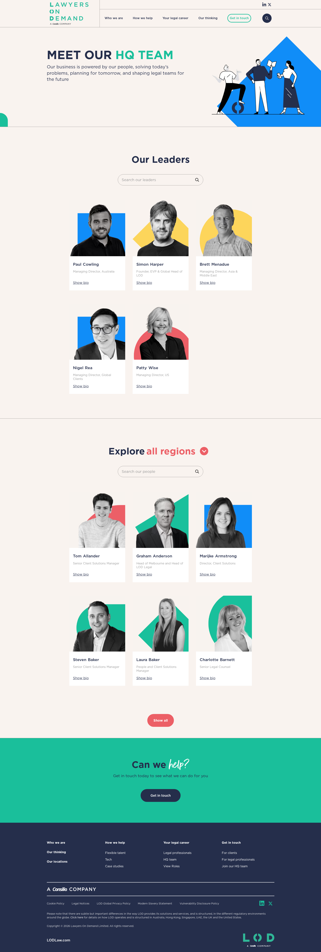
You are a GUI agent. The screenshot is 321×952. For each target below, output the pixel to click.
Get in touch (160, 795)
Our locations (57, 861)
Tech (108, 859)
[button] (114, 18)
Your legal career (175, 18)
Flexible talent (115, 853)
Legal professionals (177, 853)
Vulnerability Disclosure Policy (199, 903)
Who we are (114, 18)
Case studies (114, 866)
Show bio (81, 283)
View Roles (171, 866)
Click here (76, 917)
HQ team (169, 859)
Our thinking (208, 18)
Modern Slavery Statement (155, 903)
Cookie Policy (55, 903)
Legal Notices (80, 903)
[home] (69, 13)
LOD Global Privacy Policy (113, 903)
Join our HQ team (235, 866)
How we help (143, 18)
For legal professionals (238, 859)
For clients (229, 853)
